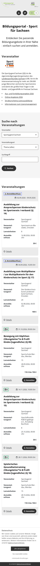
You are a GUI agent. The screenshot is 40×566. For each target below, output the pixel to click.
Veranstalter (6, 130)
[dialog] (20, 547)
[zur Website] (10, 64)
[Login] (19, 13)
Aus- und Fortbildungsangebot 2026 (19, 93)
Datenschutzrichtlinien (16, 543)
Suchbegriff (6, 155)
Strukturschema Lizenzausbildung (18, 101)
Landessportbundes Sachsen (13, 78)
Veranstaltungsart (8, 142)
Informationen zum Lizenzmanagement (21, 104)
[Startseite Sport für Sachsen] (34, 4)
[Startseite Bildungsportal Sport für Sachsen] (8, 4)
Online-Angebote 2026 (14, 97)
